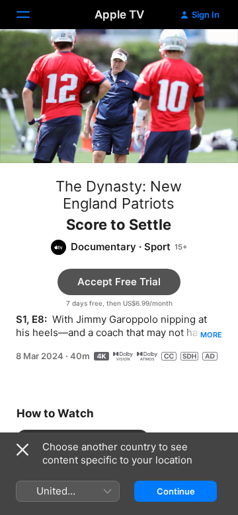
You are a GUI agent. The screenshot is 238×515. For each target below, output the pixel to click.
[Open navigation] (31, 14)
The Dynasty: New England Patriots (119, 195)
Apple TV (119, 14)
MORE (211, 334)
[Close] (22, 450)
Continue (176, 491)
